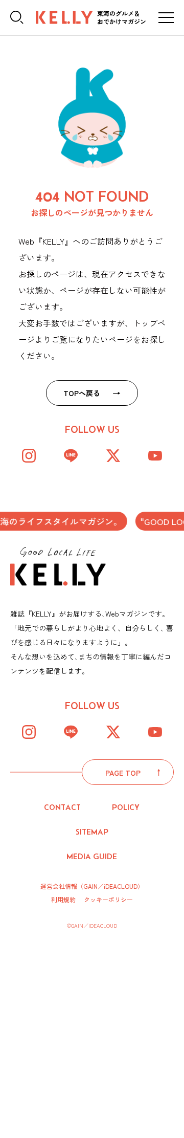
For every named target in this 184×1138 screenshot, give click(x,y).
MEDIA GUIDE (91, 856)
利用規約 (63, 899)
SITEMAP (92, 831)
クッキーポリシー (108, 899)
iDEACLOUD (120, 886)
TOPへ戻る (81, 393)
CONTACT (62, 807)
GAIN (90, 886)
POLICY (126, 807)
